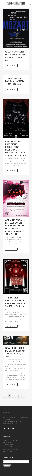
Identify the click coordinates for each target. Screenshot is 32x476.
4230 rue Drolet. (7, 447)
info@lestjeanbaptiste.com (14, 421)
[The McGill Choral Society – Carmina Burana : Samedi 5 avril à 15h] (16, 276)
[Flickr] (13, 428)
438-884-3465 (13, 423)
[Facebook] (4, 428)
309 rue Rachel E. (8, 442)
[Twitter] (8, 428)
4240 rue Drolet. (7, 451)
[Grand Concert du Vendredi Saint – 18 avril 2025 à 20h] (16, 340)
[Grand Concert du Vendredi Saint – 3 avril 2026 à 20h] (16, 28)
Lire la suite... (11, 65)
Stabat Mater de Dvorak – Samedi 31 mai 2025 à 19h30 (16, 81)
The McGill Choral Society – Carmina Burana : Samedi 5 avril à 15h (15, 303)
